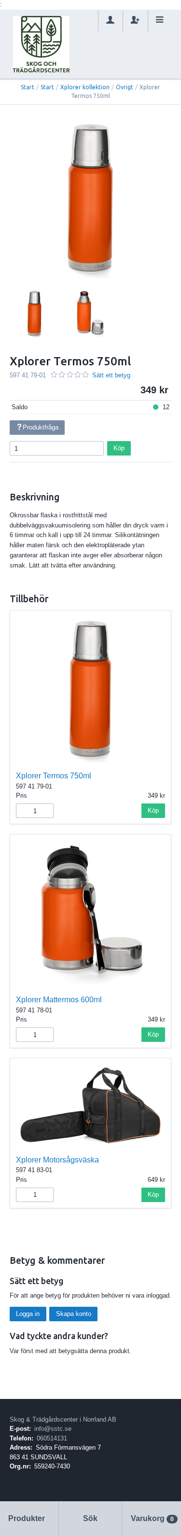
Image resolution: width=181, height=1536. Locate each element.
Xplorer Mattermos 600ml (59, 1000)
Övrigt (124, 87)
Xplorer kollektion (85, 87)
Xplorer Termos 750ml (53, 776)
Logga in (28, 1313)
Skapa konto (73, 1313)
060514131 (52, 1438)
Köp (119, 448)
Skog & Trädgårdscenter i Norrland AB (63, 1419)
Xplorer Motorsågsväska (57, 1160)
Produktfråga (40, 427)
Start (27, 87)
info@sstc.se (52, 1428)
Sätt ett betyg (111, 375)
